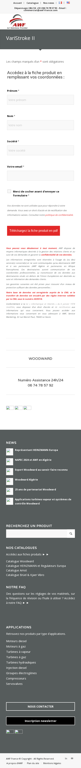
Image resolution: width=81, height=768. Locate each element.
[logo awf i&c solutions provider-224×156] (33, 21)
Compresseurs (16, 678)
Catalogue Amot (16, 570)
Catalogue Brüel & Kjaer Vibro (25, 575)
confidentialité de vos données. (56, 254)
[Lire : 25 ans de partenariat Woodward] (9, 491)
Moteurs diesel (16, 641)
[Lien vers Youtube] (72, 758)
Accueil (17, 2)
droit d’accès (43, 307)
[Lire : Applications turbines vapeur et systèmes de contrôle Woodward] (9, 501)
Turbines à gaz (16, 657)
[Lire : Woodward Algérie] (9, 481)
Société (13, 141)
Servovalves (14, 684)
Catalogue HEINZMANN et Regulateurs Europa (36, 566)
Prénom (13, 90)
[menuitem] (17, 3)
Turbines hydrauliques (21, 662)
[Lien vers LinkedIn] (66, 758)
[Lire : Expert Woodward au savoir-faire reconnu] (9, 471)
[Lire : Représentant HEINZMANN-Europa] (9, 451)
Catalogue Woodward (20, 561)
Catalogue (33, 2)
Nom (11, 116)
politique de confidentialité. (59, 214)
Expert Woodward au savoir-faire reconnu (41, 469)
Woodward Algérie (26, 479)
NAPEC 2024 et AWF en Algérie (33, 459)
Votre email (15, 166)
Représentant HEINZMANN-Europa (36, 449)
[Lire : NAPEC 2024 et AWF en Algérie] (9, 461)
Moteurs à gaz (16, 646)
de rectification (62, 307)
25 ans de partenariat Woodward (35, 489)
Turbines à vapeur (18, 652)
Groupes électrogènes (21, 673)
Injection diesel (16, 668)
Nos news (48, 2)
